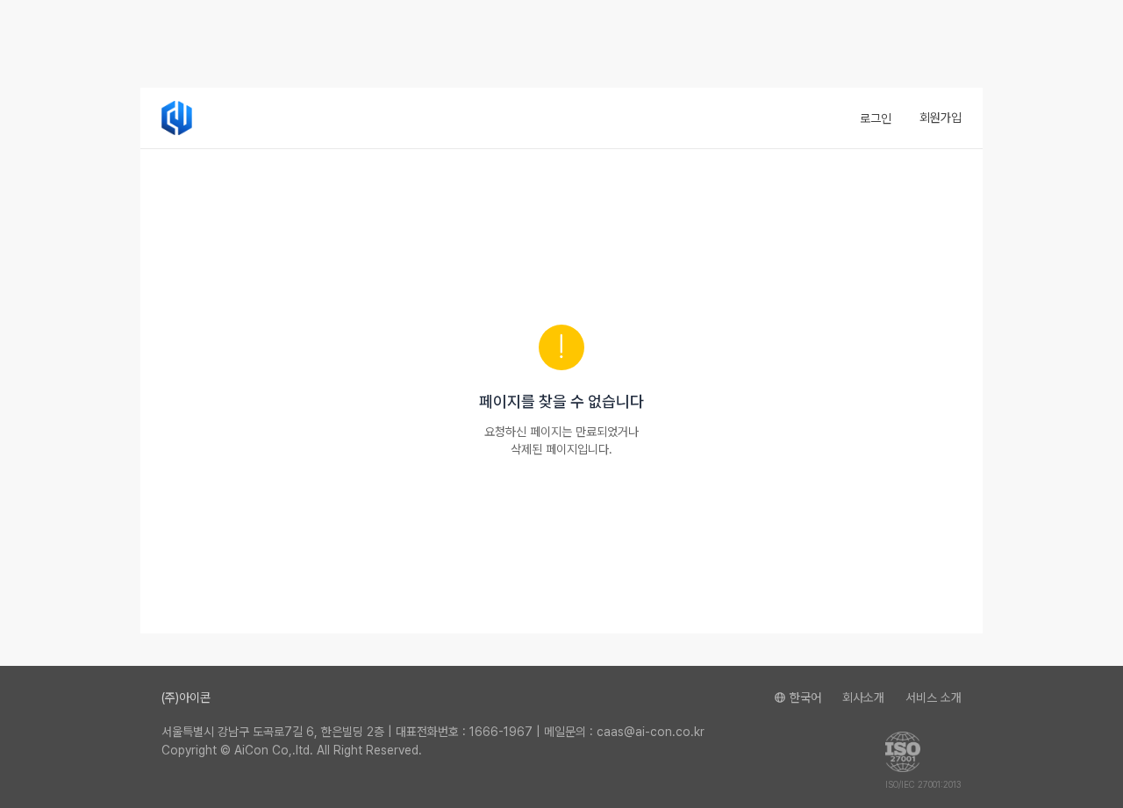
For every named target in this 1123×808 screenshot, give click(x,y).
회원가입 (940, 118)
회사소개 (863, 697)
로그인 (875, 118)
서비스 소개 (933, 697)
